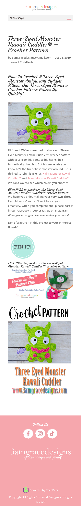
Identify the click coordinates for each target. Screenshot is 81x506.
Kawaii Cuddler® (21, 62)
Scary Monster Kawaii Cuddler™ (48, 178)
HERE (19, 190)
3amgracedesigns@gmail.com (31, 57)
